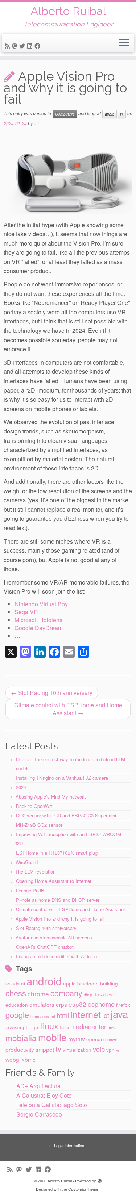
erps (61, 1004)
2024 (21, 787)
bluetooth (88, 983)
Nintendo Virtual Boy (41, 604)
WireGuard (27, 862)
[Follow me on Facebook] (38, 46)
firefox (123, 1004)
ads (15, 983)
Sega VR (26, 612)
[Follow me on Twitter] (23, 46)
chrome (38, 993)
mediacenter (88, 1026)
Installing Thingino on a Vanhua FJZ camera (62, 777)
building (109, 983)
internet (85, 1014)
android (44, 980)
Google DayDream (39, 628)
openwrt (110, 1039)
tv (58, 1048)
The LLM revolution (35, 871)
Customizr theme (83, 1189)
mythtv (76, 1039)
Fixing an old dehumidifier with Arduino (56, 956)
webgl (12, 1059)
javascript (16, 1027)
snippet (45, 1049)
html (63, 1015)
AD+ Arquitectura (38, 1086)
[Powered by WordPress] (99, 1179)
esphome (101, 1004)
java (119, 1013)
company (66, 992)
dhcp (88, 994)
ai (23, 983)
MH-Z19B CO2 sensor (39, 824)
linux (49, 1025)
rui (36, 123)
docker (109, 994)
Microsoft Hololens (38, 620)
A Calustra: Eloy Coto (44, 1095)
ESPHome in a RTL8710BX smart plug (57, 852)
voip (99, 1049)
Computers (64, 114)
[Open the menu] (124, 43)
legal (34, 1027)
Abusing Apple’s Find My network (51, 796)
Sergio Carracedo (39, 1114)
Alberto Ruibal (68, 11)
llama (64, 1027)
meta (112, 1027)
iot (105, 1015)
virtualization (77, 1049)
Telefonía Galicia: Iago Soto (51, 1105)
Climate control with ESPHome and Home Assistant (68, 709)
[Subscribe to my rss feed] (8, 46)
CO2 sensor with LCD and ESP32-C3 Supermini (66, 815)
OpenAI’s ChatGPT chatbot (45, 946)
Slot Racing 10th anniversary (51, 692)
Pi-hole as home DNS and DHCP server (57, 899)
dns (98, 994)
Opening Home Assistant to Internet (53, 880)
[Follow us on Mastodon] (15, 46)
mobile (52, 1037)
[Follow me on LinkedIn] (30, 46)
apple (109, 114)
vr (121, 114)
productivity (19, 1049)
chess (15, 992)
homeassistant (42, 1016)
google (17, 1014)
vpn (110, 1049)
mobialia (21, 1037)
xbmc (29, 1059)
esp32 (77, 1004)
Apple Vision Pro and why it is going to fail (60, 918)
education (16, 1004)
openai (94, 1039)
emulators (41, 1004)
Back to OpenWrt (34, 806)
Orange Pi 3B (30, 890)
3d (7, 984)
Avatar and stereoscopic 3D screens (54, 937)
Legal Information (69, 1145)
